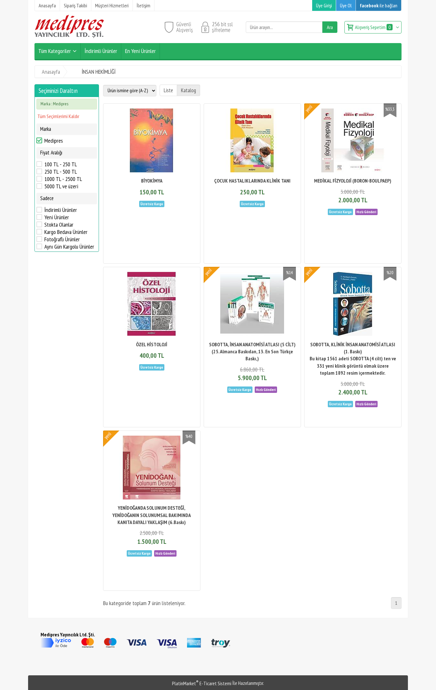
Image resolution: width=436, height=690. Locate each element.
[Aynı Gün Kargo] (366, 211)
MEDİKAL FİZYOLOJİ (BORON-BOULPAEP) (352, 180)
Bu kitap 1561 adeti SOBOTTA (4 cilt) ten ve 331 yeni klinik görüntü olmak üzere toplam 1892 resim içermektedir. (353, 365)
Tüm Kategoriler (54, 51)
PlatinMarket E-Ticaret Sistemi (201, 683)
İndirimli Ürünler (60, 210)
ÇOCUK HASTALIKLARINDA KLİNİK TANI (252, 180)
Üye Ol (346, 5)
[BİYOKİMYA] (151, 141)
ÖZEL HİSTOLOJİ (151, 344)
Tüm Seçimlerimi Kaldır (58, 116)
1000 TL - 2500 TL (63, 179)
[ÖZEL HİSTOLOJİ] (151, 304)
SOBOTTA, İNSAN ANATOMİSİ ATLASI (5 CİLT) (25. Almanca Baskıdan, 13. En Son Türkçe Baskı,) (252, 351)
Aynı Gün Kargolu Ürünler (69, 247)
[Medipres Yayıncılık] (69, 36)
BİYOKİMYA (151, 180)
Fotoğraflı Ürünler (62, 239)
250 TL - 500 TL (60, 172)
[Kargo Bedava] (152, 203)
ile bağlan (378, 5)
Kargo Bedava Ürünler (65, 232)
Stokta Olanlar (58, 224)
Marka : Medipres (54, 104)
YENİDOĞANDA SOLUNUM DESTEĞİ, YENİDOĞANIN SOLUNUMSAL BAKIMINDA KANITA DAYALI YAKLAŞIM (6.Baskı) (151, 515)
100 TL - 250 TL (60, 164)
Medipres (53, 141)
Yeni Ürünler (56, 217)
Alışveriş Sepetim (373, 27)
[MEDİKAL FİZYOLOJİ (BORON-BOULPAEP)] (352, 141)
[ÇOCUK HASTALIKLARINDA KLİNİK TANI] (252, 141)
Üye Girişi (324, 5)
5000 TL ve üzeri (61, 186)
